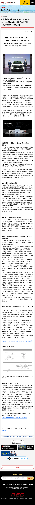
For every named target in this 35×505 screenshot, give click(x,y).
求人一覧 (25, 484)
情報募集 (31, 484)
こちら (3, 431)
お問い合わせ (9, 488)
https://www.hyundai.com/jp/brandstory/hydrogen (16, 341)
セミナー (9, 484)
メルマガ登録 (24, 2)
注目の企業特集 (17, 484)
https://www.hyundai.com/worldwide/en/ (14, 417)
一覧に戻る (17, 467)
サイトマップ (26, 487)
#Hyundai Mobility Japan (8, 437)
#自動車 (19, 437)
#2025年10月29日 (28, 437)
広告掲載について (18, 487)
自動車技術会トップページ (18, 489)
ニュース (4, 484)
